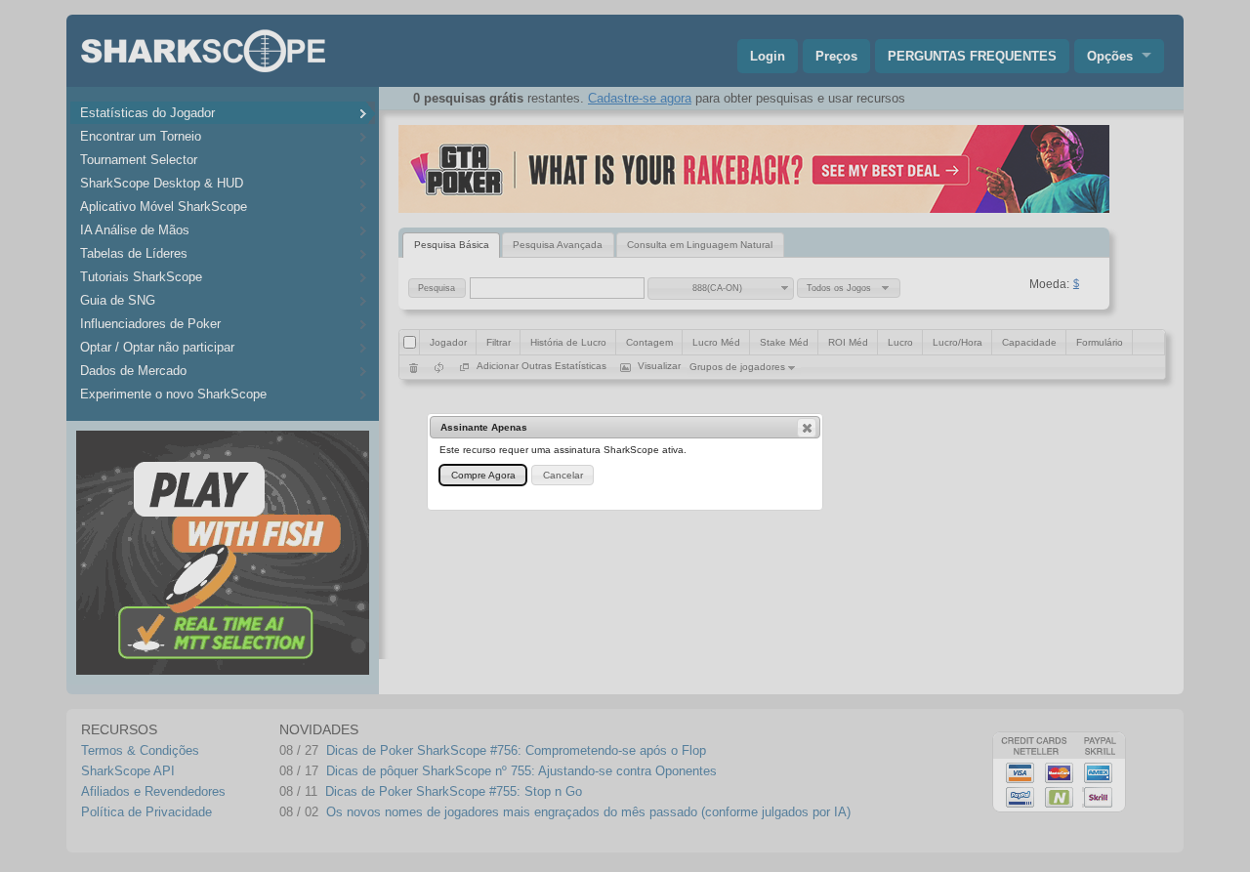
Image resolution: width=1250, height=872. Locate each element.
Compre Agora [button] (483, 475)
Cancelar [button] (563, 475)
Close (806, 427)
